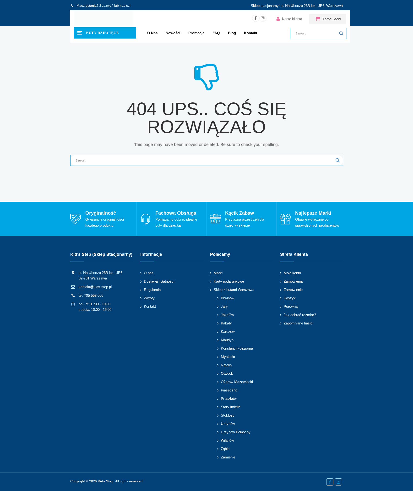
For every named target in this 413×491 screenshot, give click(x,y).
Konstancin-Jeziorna (237, 348)
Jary (224, 306)
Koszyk (290, 298)
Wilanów (227, 440)
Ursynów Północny (235, 432)
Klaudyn (227, 340)
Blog (232, 33)
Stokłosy (227, 415)
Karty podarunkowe (229, 281)
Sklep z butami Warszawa (234, 290)
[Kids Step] (103, 18)
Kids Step (106, 481)
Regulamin (152, 290)
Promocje (196, 33)
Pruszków (229, 398)
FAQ (216, 33)
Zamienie (228, 457)
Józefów (227, 315)
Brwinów (227, 298)
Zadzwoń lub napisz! (114, 5)
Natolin (226, 365)
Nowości (173, 33)
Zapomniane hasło (298, 323)
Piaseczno (229, 390)
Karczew (228, 331)
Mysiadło (228, 357)
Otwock (227, 373)
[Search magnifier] (341, 33)
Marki (218, 273)
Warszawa (334, 6)
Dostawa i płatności (159, 281)
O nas (152, 33)
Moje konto (292, 273)
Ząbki (225, 449)
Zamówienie (293, 290)
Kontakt (250, 33)
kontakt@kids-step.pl (95, 287)
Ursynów (228, 424)
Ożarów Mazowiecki (237, 382)
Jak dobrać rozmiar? (300, 315)
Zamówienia (293, 281)
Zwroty (149, 298)
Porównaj (291, 306)
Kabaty (226, 323)
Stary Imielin (230, 407)
